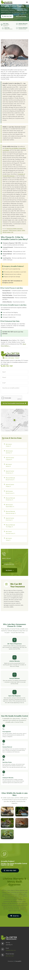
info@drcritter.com (9, 564)
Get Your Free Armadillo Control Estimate (14, 403)
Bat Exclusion (9, 451)
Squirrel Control (9, 458)
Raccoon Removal (10, 478)
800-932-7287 (8, 16)
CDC (12, 232)
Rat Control (8, 445)
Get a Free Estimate (21, 16)
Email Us (15, 916)
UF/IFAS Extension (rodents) (15, 230)
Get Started (9, 570)
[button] (14, 420)
